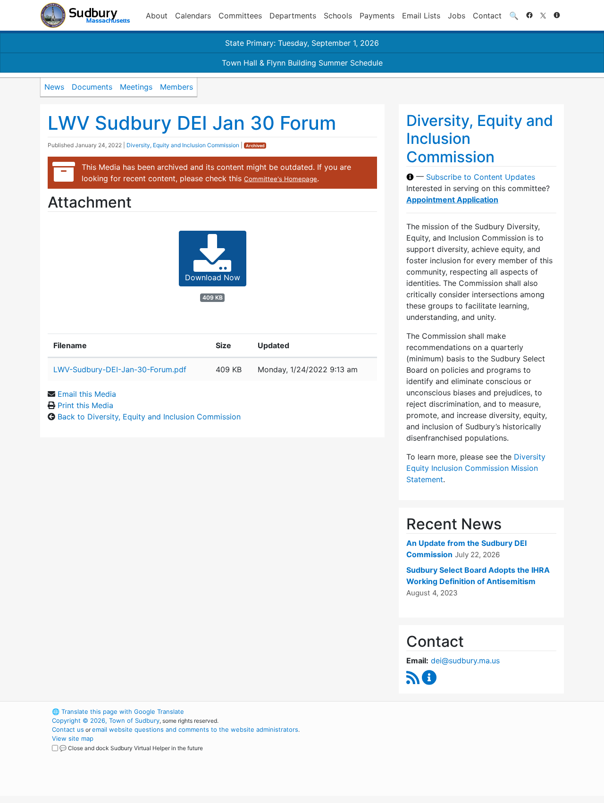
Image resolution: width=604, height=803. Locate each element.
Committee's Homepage (280, 179)
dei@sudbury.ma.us (465, 660)
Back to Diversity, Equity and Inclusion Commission (149, 416)
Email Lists (421, 15)
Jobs (456, 15)
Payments (377, 15)
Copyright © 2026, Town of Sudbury (105, 720)
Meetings (136, 87)
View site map (72, 738)
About (157, 15)
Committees (240, 15)
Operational (453, 756)
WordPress (437, 711)
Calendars (193, 15)
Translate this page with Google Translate (118, 711)
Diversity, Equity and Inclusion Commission (182, 145)
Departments (292, 15)
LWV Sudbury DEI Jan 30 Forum (192, 122)
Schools (338, 15)
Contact (487, 15)
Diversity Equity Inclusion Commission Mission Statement (475, 468)
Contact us (68, 729)
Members (176, 87)
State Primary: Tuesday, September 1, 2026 (302, 43)
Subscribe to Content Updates (480, 177)
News (54, 87)
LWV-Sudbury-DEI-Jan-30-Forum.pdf (119, 369)
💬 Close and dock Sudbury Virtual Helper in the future (131, 748)
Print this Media (85, 405)
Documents (92, 87)
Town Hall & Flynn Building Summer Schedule (302, 62)
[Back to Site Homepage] (85, 15)
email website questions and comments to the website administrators (195, 729)
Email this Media (87, 394)
